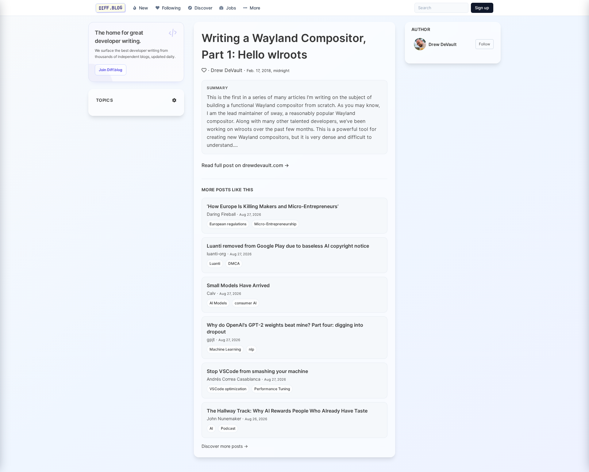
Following (171, 7)
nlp (251, 349)
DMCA (234, 263)
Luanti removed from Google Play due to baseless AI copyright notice (288, 246)
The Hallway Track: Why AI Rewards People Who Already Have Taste (287, 411)
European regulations (228, 224)
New (143, 7)
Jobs (231, 7)
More (255, 7)
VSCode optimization (228, 388)
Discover (203, 7)
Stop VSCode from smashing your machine (257, 371)
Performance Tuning (272, 388)
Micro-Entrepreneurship (275, 224)
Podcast (228, 428)
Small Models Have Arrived (238, 285)
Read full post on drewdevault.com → (245, 165)
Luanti (215, 263)
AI (211, 428)
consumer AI (245, 303)
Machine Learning (225, 349)
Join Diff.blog (110, 69)
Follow (484, 44)
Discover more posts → (225, 446)
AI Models (218, 303)
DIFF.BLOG (110, 7)
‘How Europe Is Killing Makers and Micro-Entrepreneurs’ (272, 206)
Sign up (482, 7)
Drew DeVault (226, 70)
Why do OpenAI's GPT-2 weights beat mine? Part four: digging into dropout (285, 328)
